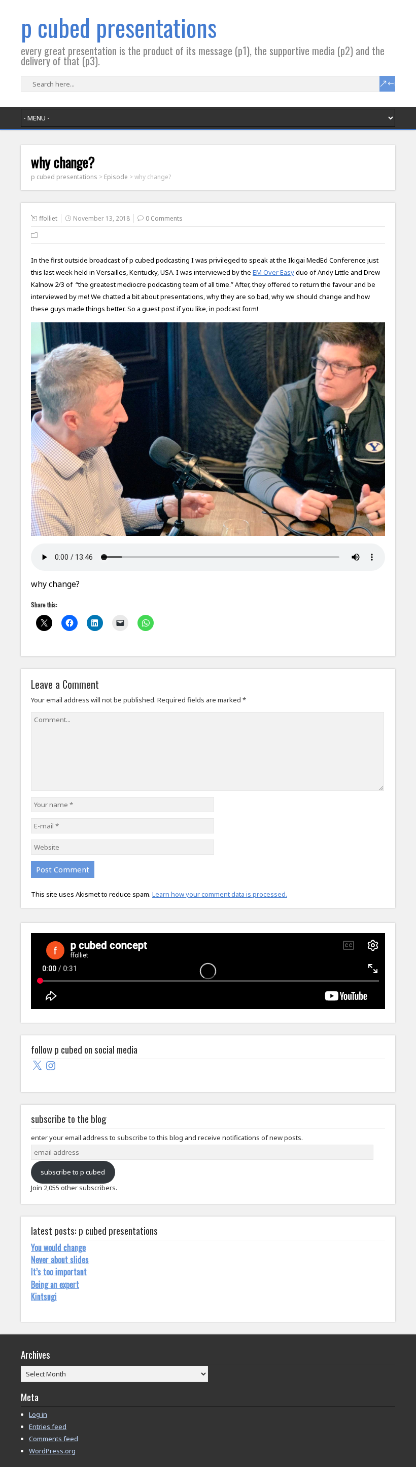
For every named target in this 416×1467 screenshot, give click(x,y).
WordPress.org (52, 1450)
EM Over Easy (273, 272)
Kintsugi (44, 1296)
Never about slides (60, 1259)
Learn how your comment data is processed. (219, 894)
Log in (38, 1414)
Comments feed (53, 1438)
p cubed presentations (119, 27)
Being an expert (55, 1284)
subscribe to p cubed (73, 1172)
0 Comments (164, 218)
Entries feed (47, 1426)
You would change (58, 1247)
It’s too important (59, 1272)
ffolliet (48, 218)
